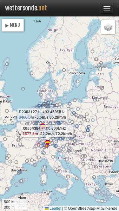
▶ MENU (12, 25)
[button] (59, 108)
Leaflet (55, 208)
